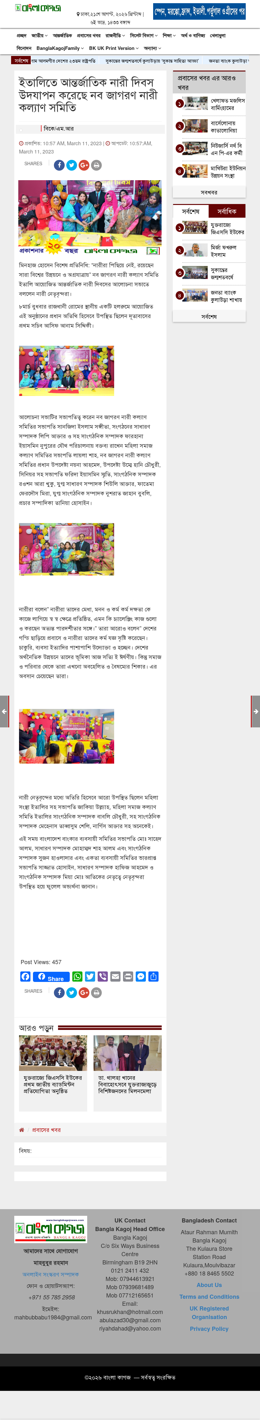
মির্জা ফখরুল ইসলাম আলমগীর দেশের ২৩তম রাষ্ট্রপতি (228, 250)
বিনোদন (24, 47)
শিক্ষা (168, 35)
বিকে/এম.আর (59, 128)
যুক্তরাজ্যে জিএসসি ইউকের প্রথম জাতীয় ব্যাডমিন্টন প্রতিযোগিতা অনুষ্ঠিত (53, 1084)
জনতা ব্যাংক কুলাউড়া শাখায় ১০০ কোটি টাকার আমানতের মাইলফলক (226, 296)
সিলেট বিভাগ (142, 35)
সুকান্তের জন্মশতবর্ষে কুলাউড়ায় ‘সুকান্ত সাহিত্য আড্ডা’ (131, 60)
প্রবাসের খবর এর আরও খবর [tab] (207, 82)
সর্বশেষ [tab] (190, 211)
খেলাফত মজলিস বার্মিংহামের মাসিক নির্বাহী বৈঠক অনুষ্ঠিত (228, 104)
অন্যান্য (151, 47)
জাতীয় (38, 35)
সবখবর (209, 192)
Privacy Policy (209, 1328)
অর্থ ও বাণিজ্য (193, 35)
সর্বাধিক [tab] (227, 211)
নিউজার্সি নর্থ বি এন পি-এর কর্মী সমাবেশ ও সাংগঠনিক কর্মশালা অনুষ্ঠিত (227, 149)
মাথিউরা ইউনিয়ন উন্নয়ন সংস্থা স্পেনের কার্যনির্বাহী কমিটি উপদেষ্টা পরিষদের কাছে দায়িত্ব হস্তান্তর (228, 171)
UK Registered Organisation (209, 1312)
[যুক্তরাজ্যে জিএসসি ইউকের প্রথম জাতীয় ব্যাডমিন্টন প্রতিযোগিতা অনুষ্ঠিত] (53, 1053)
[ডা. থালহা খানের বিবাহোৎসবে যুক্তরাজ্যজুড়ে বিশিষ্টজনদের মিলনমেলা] (128, 1053)
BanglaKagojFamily (58, 47)
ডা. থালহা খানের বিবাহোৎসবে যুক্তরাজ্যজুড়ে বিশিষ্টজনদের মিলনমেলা (127, 1084)
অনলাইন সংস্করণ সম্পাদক (51, 1274)
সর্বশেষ (209, 316)
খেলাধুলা (217, 35)
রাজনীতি (114, 35)
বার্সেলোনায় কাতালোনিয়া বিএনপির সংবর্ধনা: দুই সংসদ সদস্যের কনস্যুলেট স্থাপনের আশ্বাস (226, 126)
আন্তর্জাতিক (62, 35)
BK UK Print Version (112, 47)
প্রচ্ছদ (22, 35)
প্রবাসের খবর (89, 35)
